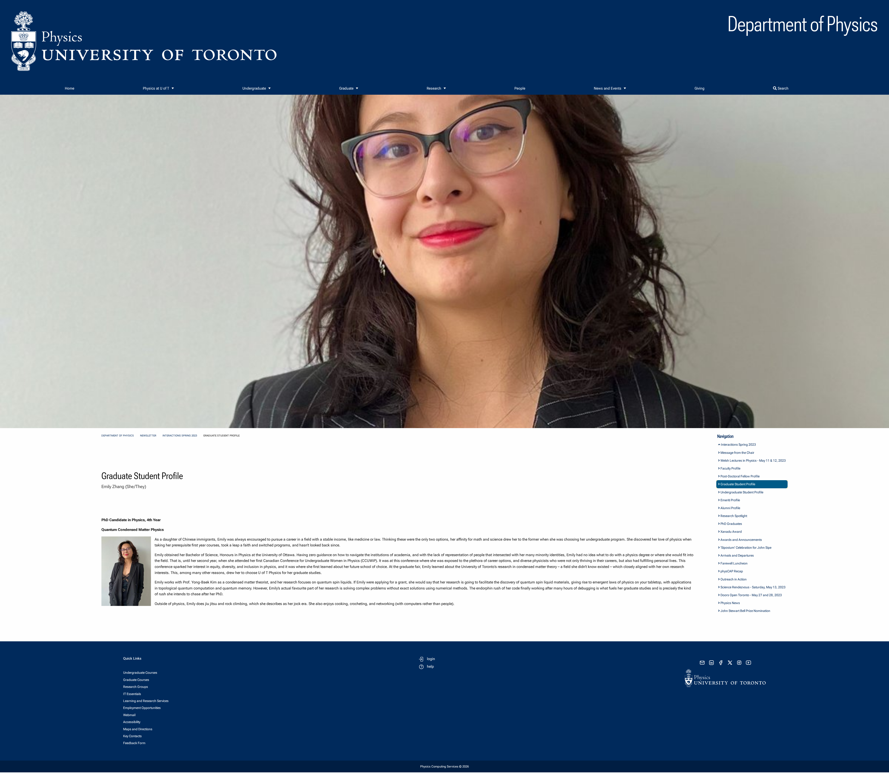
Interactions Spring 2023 (180, 435)
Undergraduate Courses (140, 672)
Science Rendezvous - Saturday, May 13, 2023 (753, 587)
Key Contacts (132, 736)
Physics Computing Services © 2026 (444, 766)
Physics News (730, 603)
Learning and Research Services (146, 701)
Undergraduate (254, 88)
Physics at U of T (156, 88)
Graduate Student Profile (737, 484)
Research (434, 88)
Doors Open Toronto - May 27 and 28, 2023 (751, 595)
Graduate (346, 88)
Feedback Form (134, 743)
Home (69, 88)
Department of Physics (117, 435)
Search (783, 88)
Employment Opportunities (142, 708)
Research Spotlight (733, 516)
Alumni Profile (730, 508)
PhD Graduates (731, 524)
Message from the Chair (737, 452)
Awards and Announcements (741, 540)
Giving (699, 88)
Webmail (129, 715)
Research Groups (135, 687)
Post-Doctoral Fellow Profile (740, 476)
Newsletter (148, 435)
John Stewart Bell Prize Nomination (745, 611)
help (430, 666)
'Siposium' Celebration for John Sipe (745, 547)
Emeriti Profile (730, 500)
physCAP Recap (731, 571)
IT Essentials (132, 694)
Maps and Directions (137, 729)
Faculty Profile (730, 468)
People (519, 88)
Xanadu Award (731, 531)
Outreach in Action (733, 579)
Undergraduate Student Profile (741, 492)
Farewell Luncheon (734, 563)
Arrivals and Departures (737, 555)
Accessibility (131, 722)
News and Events (607, 88)
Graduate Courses (136, 680)
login (431, 659)
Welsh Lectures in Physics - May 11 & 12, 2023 (753, 460)
